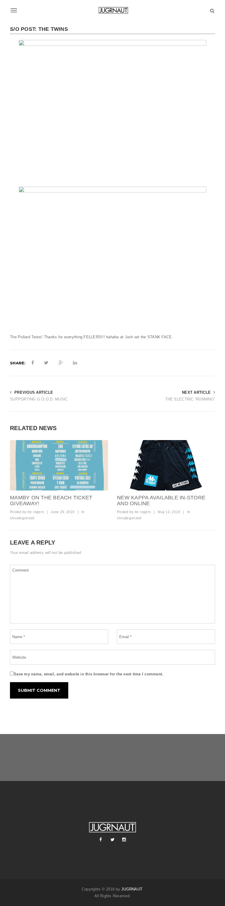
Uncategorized (22, 518)
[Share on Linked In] (75, 363)
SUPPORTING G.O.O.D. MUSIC (39, 399)
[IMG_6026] (59, 465)
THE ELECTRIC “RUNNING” (190, 399)
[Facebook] (100, 839)
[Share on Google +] (61, 363)
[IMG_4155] (166, 465)
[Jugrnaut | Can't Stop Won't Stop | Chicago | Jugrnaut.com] (112, 10)
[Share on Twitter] (46, 363)
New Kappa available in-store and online (161, 500)
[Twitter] (112, 839)
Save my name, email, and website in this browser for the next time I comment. (88, 674)
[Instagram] (124, 839)
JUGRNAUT (131, 889)
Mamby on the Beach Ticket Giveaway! (51, 500)
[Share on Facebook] (32, 363)
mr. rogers (36, 512)
